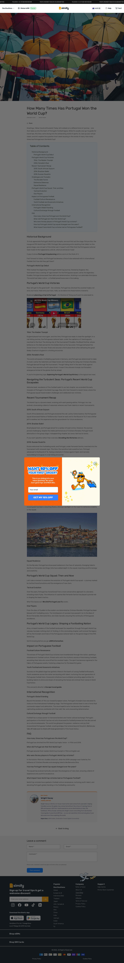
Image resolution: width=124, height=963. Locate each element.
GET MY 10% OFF (43, 497)
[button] (8, 8)
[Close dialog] (95, 463)
